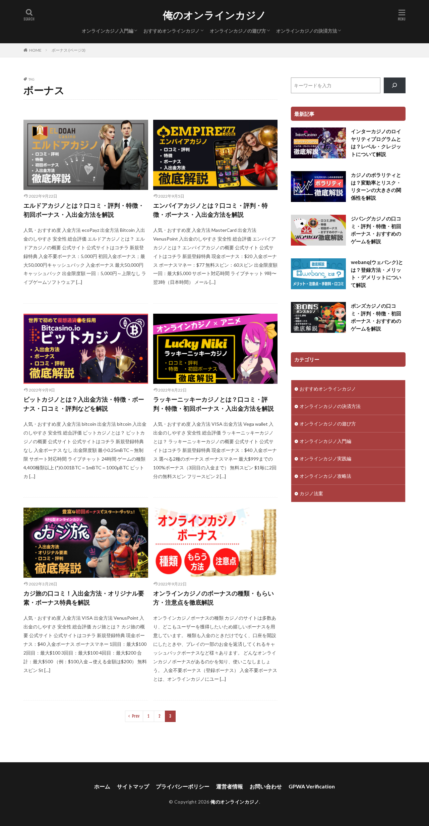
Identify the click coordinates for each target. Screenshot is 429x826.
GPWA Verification (312, 786)
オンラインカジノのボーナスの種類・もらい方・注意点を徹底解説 (213, 597)
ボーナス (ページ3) (68, 50)
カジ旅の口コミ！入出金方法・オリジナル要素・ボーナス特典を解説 (83, 597)
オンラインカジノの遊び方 (238, 31)
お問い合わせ (266, 786)
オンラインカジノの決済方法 (306, 31)
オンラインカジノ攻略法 (325, 476)
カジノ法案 (311, 493)
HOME (35, 50)
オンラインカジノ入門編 (107, 31)
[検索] (395, 85)
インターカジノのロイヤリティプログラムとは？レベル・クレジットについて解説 (376, 142)
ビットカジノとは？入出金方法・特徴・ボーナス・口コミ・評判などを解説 (83, 404)
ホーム (102, 786)
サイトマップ (133, 786)
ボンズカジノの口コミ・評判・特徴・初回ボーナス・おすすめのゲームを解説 (376, 317)
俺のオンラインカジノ (214, 15)
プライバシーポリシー (182, 786)
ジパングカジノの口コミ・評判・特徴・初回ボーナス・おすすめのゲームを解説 (376, 229)
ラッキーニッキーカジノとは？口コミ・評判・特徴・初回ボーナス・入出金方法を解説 (213, 404)
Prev (135, 716)
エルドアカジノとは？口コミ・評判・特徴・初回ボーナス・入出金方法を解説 (83, 210)
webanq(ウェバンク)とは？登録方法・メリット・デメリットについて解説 (377, 273)
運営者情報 (229, 786)
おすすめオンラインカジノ (171, 31)
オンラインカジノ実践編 (325, 458)
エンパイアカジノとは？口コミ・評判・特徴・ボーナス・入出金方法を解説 (210, 210)
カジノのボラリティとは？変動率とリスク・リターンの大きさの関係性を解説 (376, 186)
